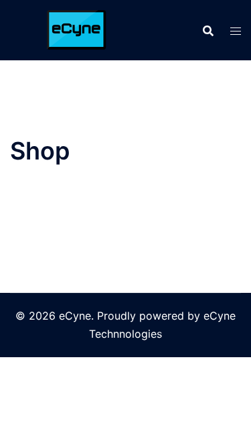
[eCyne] (73, 29)
